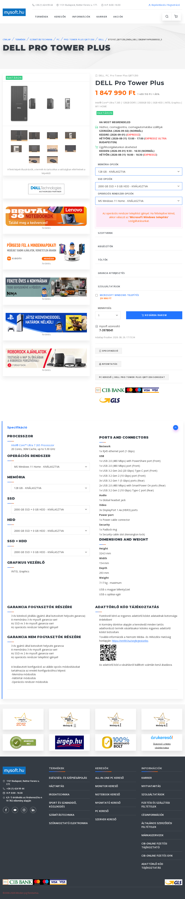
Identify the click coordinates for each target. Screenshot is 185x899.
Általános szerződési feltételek (156, 825)
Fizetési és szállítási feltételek (155, 804)
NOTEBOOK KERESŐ (107, 794)
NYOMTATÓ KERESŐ (108, 802)
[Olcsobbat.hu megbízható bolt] (115, 742)
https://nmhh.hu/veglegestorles (130, 640)
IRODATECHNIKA (59, 794)
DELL (101, 39)
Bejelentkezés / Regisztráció (166, 5)
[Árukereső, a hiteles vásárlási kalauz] (23, 742)
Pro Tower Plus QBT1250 (124, 75)
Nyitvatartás (151, 786)
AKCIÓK (118, 16)
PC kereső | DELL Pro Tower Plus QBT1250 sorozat (132, 377)
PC (58, 39)
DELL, (102, 75)
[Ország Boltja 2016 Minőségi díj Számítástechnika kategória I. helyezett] (162, 719)
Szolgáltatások (152, 794)
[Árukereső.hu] (162, 739)
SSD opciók (105, 179)
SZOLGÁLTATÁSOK (109, 286)
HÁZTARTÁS (56, 786)
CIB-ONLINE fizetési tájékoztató (154, 845)
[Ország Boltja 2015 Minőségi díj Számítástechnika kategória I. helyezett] (116, 719)
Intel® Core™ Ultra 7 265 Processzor (32, 445)
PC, (107, 75)
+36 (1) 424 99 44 (44, 5)
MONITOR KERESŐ (106, 786)
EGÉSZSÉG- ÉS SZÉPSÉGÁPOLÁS (68, 777)
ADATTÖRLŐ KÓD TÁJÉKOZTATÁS (152, 865)
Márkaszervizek (152, 835)
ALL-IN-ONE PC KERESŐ (109, 777)
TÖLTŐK (103, 259)
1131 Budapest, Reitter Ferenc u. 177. (79, 5)
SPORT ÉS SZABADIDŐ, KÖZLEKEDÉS (63, 804)
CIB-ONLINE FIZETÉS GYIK (157, 855)
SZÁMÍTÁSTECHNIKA (41, 39)
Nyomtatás (109, 364)
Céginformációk (152, 814)
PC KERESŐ (102, 811)
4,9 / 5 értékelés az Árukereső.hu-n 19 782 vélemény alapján (24, 799)
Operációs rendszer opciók (116, 193)
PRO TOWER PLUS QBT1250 (79, 39)
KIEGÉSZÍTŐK (105, 246)
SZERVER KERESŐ (105, 819)
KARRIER (101, 16)
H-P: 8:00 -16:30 (112, 5)
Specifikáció (109, 350)
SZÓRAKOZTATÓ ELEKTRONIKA (68, 823)
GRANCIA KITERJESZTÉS (111, 273)
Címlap (7, 39)
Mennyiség (104, 308)
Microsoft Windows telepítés (119, 295)
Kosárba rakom (155, 315)
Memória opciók (108, 164)
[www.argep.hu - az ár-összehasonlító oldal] (69, 742)
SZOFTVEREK (105, 233)
